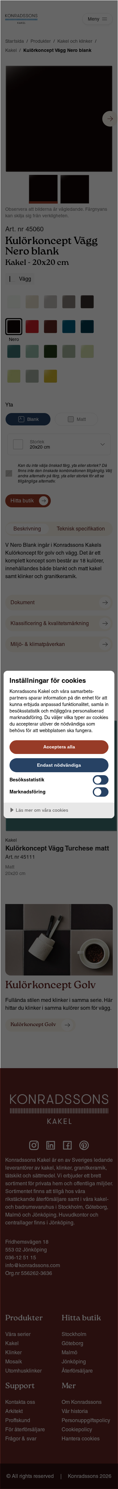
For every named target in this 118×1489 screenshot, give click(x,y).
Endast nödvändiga (59, 765)
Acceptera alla (59, 746)
